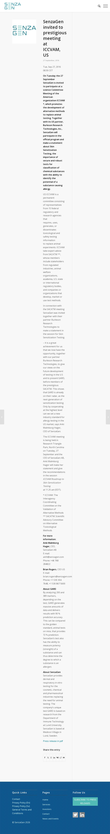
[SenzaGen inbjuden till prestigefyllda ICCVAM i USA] (108, 417)
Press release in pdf (53, 741)
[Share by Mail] (63, 757)
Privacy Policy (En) (21, 802)
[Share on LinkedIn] (54, 757)
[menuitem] (97, 6)
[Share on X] (48, 757)
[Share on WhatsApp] (51, 757)
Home (45, 799)
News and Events (50, 818)
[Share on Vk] (57, 757)
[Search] (97, 6)
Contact (16, 799)
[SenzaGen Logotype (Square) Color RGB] (24, 32)
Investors (46, 809)
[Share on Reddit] (60, 757)
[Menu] (104, 6)
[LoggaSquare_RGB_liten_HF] (12, 6)
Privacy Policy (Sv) (21, 806)
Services (46, 804)
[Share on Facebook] (44, 757)
